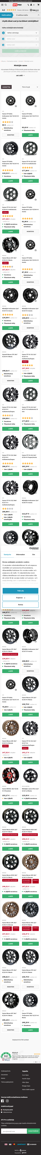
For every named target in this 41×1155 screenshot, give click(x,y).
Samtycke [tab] (7, 554)
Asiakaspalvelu (5, 1071)
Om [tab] (33, 554)
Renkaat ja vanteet (12, 61)
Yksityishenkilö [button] (8, 1110)
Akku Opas (25, 1082)
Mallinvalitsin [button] (6, 15)
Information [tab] (20, 554)
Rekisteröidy (33, 1131)
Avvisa (20, 604)
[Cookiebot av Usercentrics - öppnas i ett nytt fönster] (29, 548)
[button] (38, 4)
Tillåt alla (20, 591)
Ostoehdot (4, 1075)
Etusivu (4, 61)
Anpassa (19, 598)
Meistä (3, 1078)
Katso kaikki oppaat (28, 1089)
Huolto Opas (26, 1079)
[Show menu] (2, 4)
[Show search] (6, 5)
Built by (17, 1150)
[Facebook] (2, 1101)
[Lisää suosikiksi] (16, 106)
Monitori (10, 135)
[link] (20, 1056)
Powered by (18, 1153)
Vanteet (21, 61)
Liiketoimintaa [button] (7, 1112)
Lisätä (30, 135)
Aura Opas (25, 1075)
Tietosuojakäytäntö (7, 1082)
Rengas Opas (26, 1086)
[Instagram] (7, 1101)
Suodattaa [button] (6, 87)
